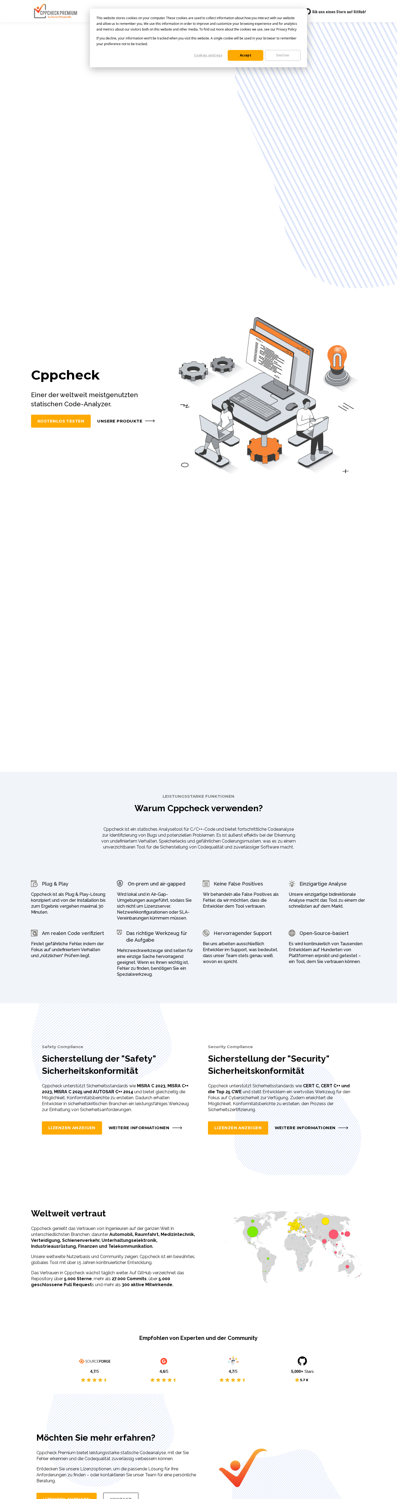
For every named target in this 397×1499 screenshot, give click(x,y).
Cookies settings (208, 55)
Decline (282, 55)
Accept (245, 55)
